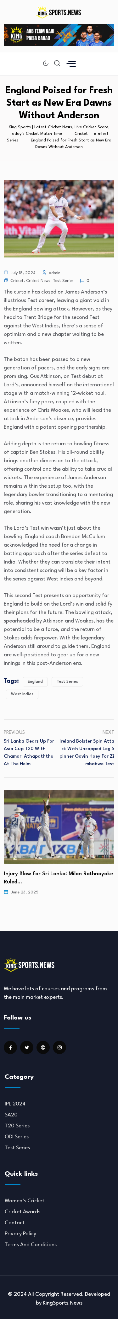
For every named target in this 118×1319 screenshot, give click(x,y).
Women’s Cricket (24, 1201)
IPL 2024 (15, 1104)
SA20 (11, 1115)
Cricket (17, 281)
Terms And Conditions (31, 1244)
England (35, 682)
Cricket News (38, 281)
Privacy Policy (20, 1234)
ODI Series (17, 1137)
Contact (15, 1223)
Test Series (63, 281)
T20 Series (17, 1126)
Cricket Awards (22, 1212)
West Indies (22, 694)
